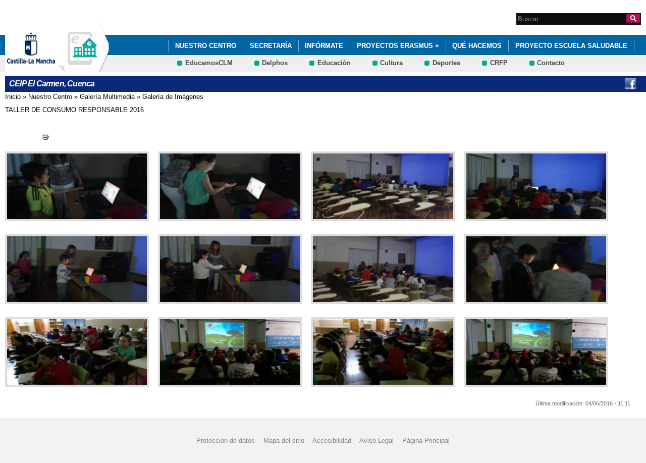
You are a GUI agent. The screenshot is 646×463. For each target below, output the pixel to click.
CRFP (499, 63)
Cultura (391, 63)
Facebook (630, 84)
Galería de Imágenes (172, 96)
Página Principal (426, 440)
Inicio (13, 96)
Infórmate (324, 45)
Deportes (446, 63)
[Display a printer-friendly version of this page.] (45, 136)
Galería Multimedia (107, 96)
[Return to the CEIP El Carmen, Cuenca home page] (83, 67)
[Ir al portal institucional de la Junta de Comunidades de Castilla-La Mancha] (43, 67)
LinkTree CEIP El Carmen (610, 84)
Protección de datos (225, 440)
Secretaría (271, 45)
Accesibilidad (331, 440)
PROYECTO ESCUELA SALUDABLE (571, 45)
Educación (334, 63)
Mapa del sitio (283, 440)
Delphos (275, 63)
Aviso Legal (376, 440)
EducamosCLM (209, 63)
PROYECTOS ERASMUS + (398, 45)
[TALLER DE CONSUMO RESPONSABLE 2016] (75, 186)
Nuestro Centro (205, 45)
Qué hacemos (477, 45)
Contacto (551, 63)
